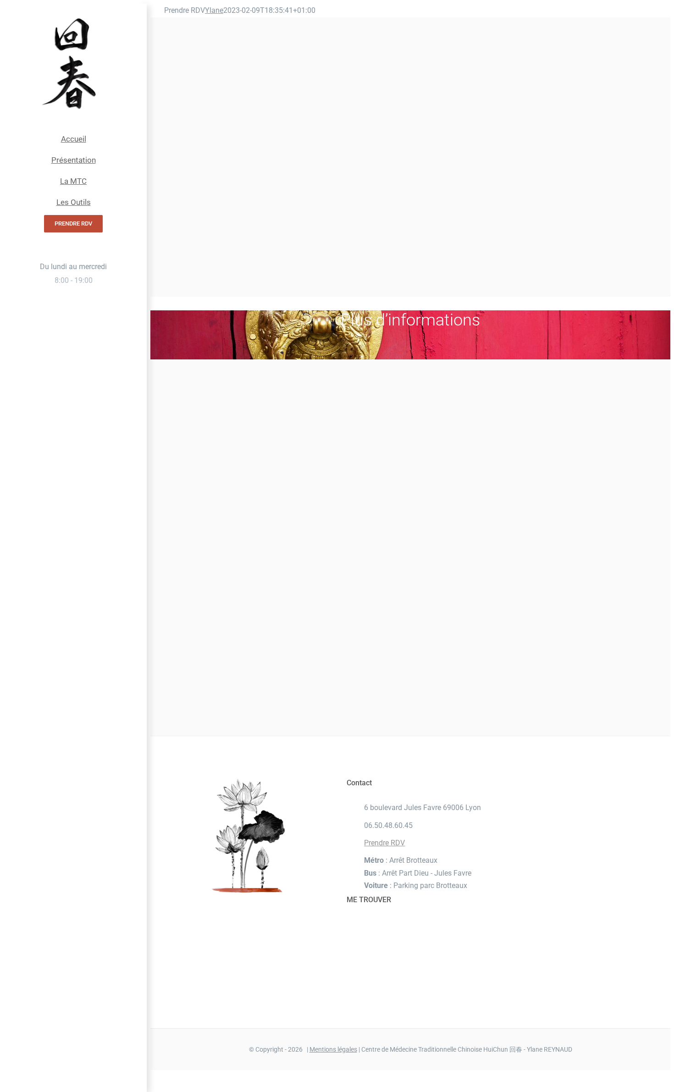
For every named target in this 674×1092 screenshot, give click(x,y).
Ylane (214, 10)
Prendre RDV (384, 842)
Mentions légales (333, 1049)
